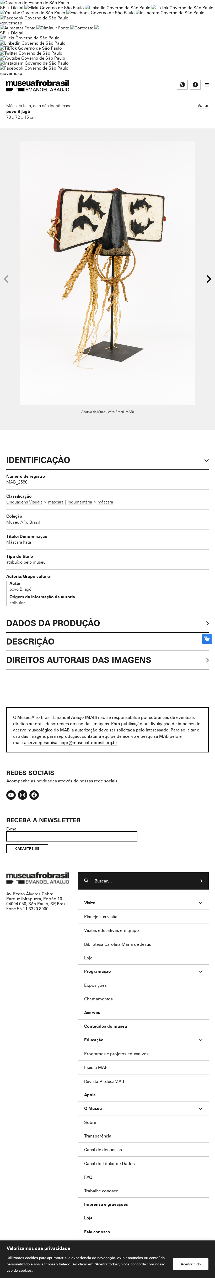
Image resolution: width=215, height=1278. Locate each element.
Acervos (92, 1012)
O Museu (93, 1108)
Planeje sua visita (100, 916)
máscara (55, 502)
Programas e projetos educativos (116, 1053)
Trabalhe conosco (101, 1190)
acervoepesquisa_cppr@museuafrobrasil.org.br (70, 742)
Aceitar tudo (191, 1264)
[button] (208, 279)
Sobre (90, 1122)
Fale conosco (97, 1231)
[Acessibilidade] (195, 85)
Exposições (95, 985)
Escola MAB (96, 1067)
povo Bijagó (18, 111)
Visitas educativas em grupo (111, 930)
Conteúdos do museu (105, 1026)
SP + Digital (11, 7)
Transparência (97, 1135)
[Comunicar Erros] (96, 27)
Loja (88, 957)
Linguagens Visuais (24, 502)
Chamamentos (98, 998)
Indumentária (80, 502)
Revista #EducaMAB (104, 1081)
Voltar (203, 105)
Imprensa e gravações (106, 1204)
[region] (107, 1259)
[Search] (201, 880)
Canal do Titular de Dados (109, 1163)
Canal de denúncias (103, 1149)
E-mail (12, 829)
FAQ (88, 1177)
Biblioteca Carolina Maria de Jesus (117, 944)
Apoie (90, 1094)
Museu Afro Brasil (23, 522)
